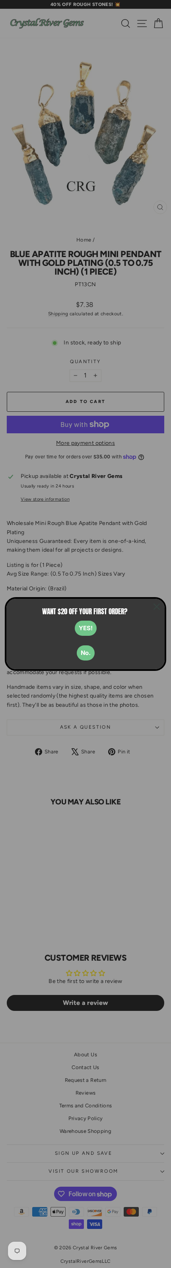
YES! (86, 628)
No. (86, 653)
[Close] (156, 606)
